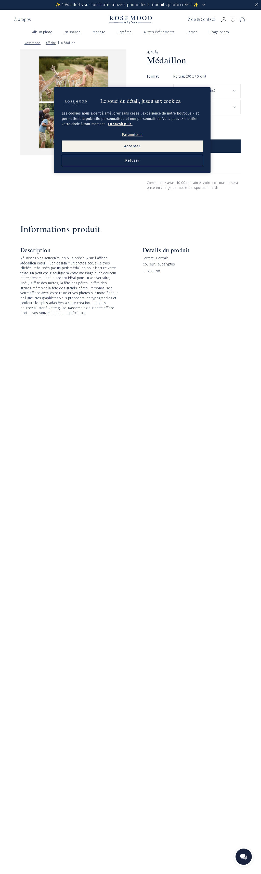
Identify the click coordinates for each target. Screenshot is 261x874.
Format (153, 76)
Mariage (99, 32)
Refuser (132, 160)
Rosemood (32, 43)
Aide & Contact (201, 19)
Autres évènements (159, 32)
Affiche (51, 43)
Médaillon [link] (68, 43)
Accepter (132, 146)
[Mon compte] (223, 19)
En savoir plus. (120, 124)
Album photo (42, 32)
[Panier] (242, 19)
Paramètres (132, 135)
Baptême (125, 32)
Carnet (192, 32)
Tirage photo (219, 32)
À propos (22, 19)
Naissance (72, 32)
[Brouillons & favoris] (233, 19)
